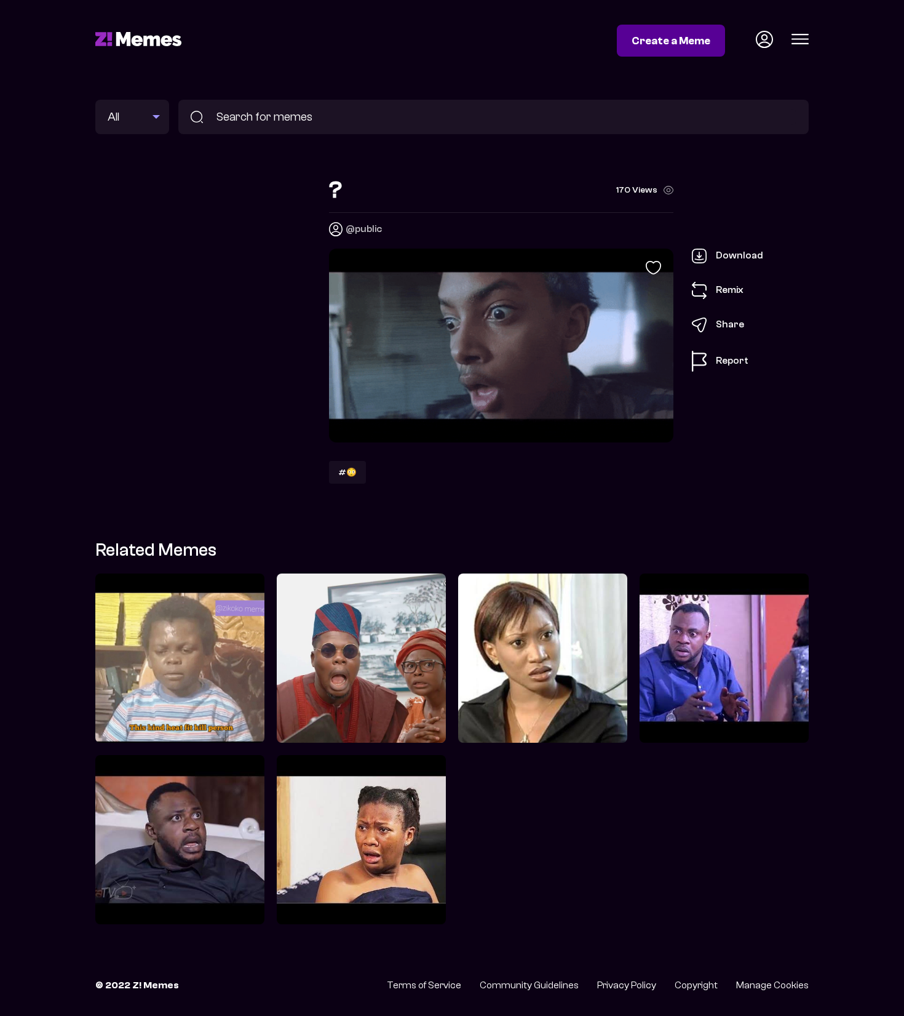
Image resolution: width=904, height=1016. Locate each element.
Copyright (696, 985)
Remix (729, 289)
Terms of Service (424, 985)
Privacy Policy (626, 985)
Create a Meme (671, 40)
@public (364, 228)
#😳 (347, 472)
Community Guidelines (529, 985)
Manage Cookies (772, 985)
